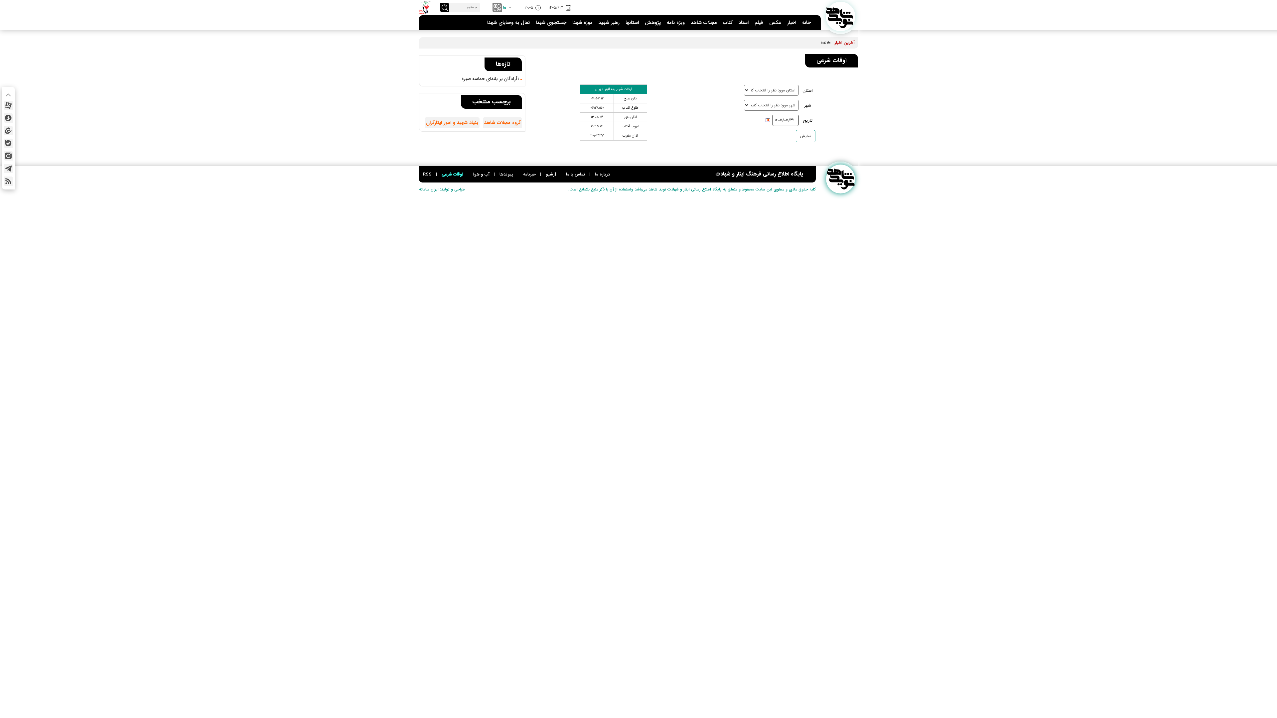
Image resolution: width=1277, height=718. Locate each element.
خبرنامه (529, 174)
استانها (632, 23)
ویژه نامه (676, 23)
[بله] (8, 143)
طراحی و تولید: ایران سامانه (442, 189)
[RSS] (8, 181)
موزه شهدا (582, 23)
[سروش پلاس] (8, 118)
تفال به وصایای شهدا (508, 23)
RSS (427, 174)
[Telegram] (8, 168)
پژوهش (653, 23)
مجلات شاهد (704, 23)
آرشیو (551, 174)
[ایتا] (8, 130)
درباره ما (602, 174)
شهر (807, 105)
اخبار (791, 23)
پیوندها (506, 174)
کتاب (728, 23)
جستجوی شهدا (551, 23)
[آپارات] (8, 105)
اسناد (744, 23)
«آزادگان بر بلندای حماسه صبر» (490, 78)
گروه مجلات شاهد (502, 123)
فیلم (759, 23)
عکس (775, 23)
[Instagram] (8, 156)
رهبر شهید (609, 23)
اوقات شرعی (452, 174)
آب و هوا (481, 174)
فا (504, 7)
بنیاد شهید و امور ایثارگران (452, 123)
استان (807, 90)
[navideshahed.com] (840, 16)
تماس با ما (575, 174)
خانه (806, 23)
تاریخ (807, 120)
